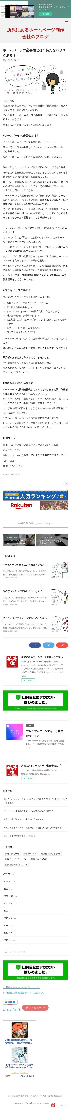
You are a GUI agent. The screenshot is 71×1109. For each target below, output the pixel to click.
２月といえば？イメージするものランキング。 (27, 617)
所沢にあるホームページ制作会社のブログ (35, 33)
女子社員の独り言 (16, 864)
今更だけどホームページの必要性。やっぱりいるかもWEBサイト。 (34, 827)
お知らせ (12, 853)
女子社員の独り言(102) (11, 474)
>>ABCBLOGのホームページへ (35, 523)
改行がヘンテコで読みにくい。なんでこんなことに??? (32, 591)
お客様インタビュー (15, 859)
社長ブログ (39, 859)
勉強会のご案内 (50, 853)
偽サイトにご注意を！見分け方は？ (19, 835)
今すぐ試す (45, 14)
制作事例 (29, 853)
